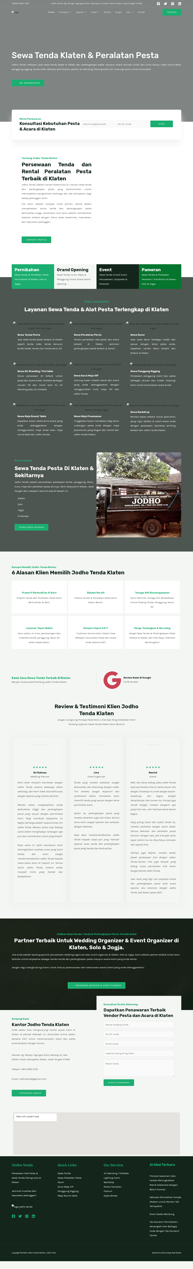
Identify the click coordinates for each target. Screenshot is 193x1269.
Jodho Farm (51, 1253)
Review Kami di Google (137, 677)
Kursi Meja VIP (65, 1186)
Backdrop (109, 1182)
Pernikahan (27, 269)
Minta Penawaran (119, 1082)
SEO (163, 1253)
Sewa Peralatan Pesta (87, 334)
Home (51, 12)
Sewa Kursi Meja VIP (86, 375)
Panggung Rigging (68, 1191)
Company (63, 12)
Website (155, 1253)
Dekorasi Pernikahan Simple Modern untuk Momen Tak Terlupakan (165, 1202)
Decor (61, 1182)
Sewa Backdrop (139, 412)
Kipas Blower (111, 1195)
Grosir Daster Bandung (162, 1214)
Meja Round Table (67, 1195)
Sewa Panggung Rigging (145, 371)
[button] (69, 12)
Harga (118, 12)
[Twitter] (165, 3)
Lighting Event (112, 1177)
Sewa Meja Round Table (31, 416)
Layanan (80, 12)
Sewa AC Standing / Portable (35, 371)
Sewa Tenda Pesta (28, 334)
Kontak (141, 12)
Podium (108, 1191)
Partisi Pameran (113, 1186)
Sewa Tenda (64, 1173)
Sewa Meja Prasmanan (87, 416)
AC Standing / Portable (116, 1173)
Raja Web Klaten (174, 1253)
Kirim (161, 124)
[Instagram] (172, 3)
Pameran (151, 269)
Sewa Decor (137, 334)
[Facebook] (158, 3)
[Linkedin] (179, 3)
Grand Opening (72, 269)
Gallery (107, 12)
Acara (94, 12)
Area (128, 12)
